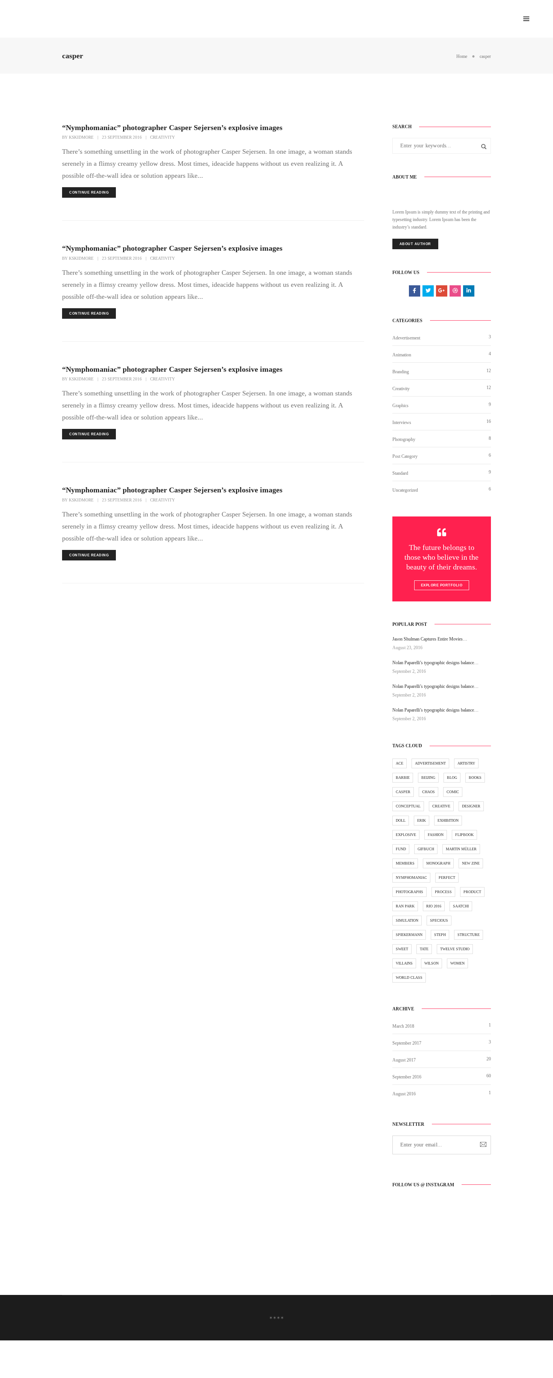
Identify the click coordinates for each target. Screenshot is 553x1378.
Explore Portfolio (442, 585)
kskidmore (81, 137)
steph (440, 935)
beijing (428, 777)
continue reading (89, 192)
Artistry (466, 763)
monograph (438, 863)
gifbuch (426, 849)
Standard (400, 473)
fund (401, 849)
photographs (409, 892)
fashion (436, 835)
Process (443, 892)
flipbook (464, 835)
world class (409, 977)
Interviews (401, 422)
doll (401, 820)
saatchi (461, 906)
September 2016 (406, 1077)
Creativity (162, 137)
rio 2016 (433, 906)
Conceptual (408, 806)
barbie (403, 777)
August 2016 (404, 1093)
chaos (428, 792)
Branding (400, 371)
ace (399, 763)
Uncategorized (405, 490)
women (457, 963)
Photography (403, 439)
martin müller (461, 849)
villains (404, 963)
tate (424, 949)
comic (453, 792)
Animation (401, 354)
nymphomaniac (411, 877)
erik (421, 820)
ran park (405, 906)
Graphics (400, 405)
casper (403, 792)
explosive (406, 835)
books (475, 777)
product (472, 892)
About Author (415, 244)
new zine (471, 863)
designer (471, 806)
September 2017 (406, 1043)
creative (441, 806)
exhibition (448, 820)
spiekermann (409, 935)
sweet (402, 949)
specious (439, 920)
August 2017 (404, 1060)
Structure (468, 935)
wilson (431, 963)
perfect (447, 877)
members (405, 863)
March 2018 (403, 1026)
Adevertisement (406, 338)
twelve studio (454, 949)
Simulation (407, 920)
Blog (452, 777)
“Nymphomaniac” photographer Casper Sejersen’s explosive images (172, 127)
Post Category (405, 456)
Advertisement (430, 763)
